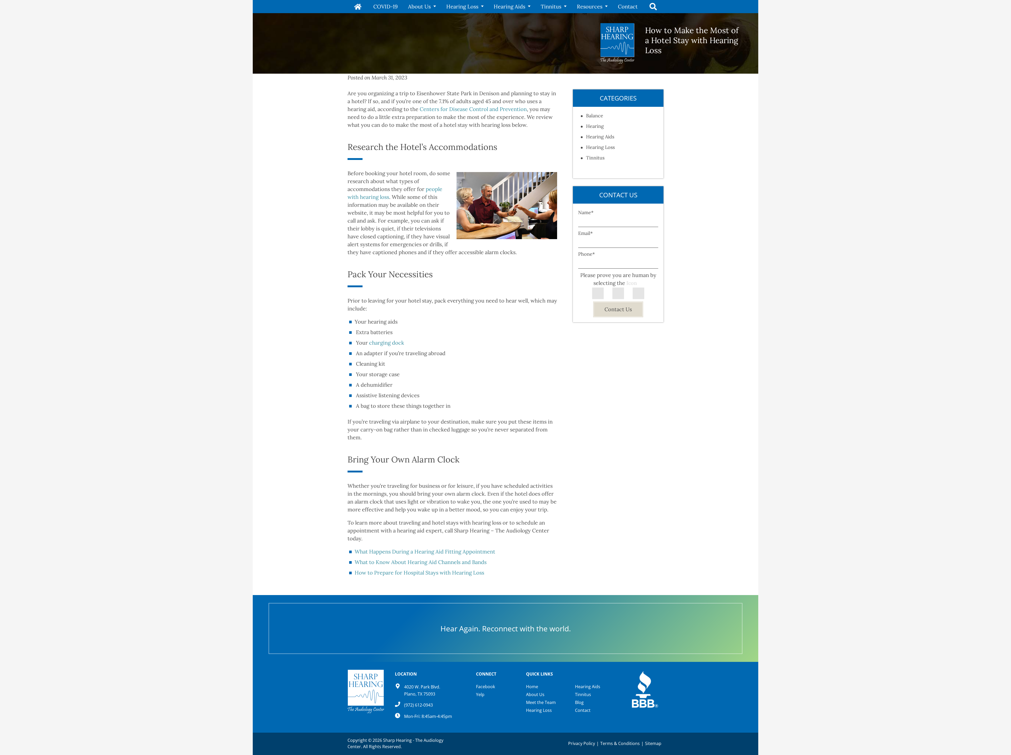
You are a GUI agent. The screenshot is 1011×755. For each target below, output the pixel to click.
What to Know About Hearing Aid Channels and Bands (421, 562)
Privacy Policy (581, 743)
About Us (419, 6)
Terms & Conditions (620, 743)
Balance (594, 116)
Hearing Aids (509, 6)
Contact (628, 6)
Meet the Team (541, 702)
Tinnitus (551, 6)
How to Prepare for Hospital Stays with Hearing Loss (419, 572)
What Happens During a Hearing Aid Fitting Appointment (425, 551)
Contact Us (618, 309)
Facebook (485, 686)
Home (358, 6)
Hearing (595, 126)
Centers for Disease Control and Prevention (473, 109)
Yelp (480, 694)
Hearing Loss (462, 6)
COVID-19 (385, 6)
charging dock (387, 342)
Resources (589, 6)
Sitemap (653, 743)
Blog (579, 702)
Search (653, 6)
